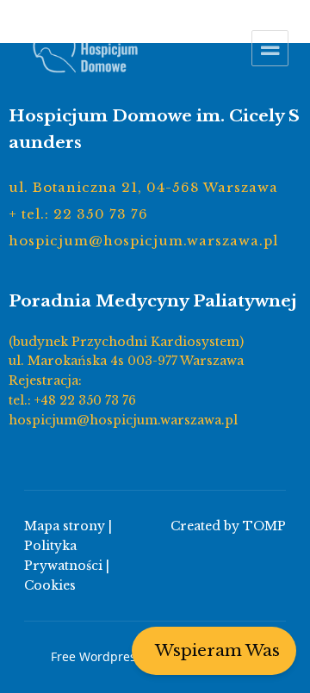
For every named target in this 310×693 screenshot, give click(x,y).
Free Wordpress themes (120, 656)
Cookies (50, 585)
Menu (269, 48)
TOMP (264, 526)
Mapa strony (64, 526)
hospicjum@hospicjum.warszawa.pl (143, 240)
